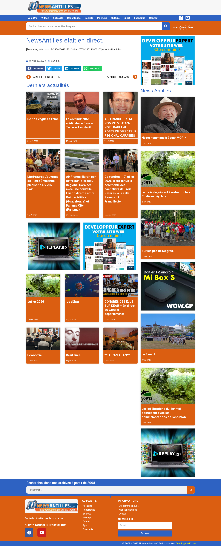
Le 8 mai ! (148, 354)
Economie (139, 18)
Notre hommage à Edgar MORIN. (164, 138)
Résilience (73, 355)
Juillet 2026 (35, 301)
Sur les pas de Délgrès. (158, 251)
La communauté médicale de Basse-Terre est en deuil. (79, 123)
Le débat (72, 301)
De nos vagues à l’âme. (43, 119)
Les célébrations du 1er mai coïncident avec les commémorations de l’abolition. (164, 413)
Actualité (58, 18)
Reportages (74, 18)
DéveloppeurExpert (186, 543)
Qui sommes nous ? (129, 505)
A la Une (32, 18)
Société (88, 18)
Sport (127, 18)
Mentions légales (128, 509)
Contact (153, 18)
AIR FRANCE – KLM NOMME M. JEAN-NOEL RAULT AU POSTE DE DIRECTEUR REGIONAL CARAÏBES (120, 127)
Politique (102, 18)
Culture (115, 18)
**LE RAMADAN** (117, 355)
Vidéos (45, 18)
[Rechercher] (166, 26)
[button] (35, 68)
